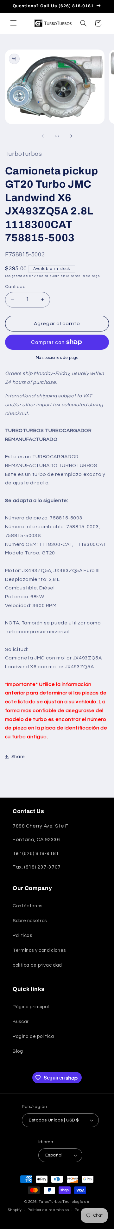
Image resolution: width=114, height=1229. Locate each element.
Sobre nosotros (30, 920)
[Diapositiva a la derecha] (71, 136)
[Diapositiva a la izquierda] (43, 136)
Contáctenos (27, 906)
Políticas (22, 935)
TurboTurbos (50, 1201)
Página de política (33, 1036)
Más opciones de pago (57, 358)
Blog (18, 1051)
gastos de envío (25, 276)
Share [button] (18, 756)
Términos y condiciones (39, 950)
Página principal (31, 1006)
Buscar (21, 1021)
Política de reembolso (48, 1210)
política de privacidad (37, 965)
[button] (13, 23)
